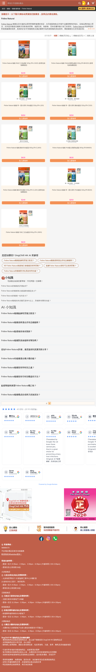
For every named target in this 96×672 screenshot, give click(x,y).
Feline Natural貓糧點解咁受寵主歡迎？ (19, 260)
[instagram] (48, 540)
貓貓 (8, 9)
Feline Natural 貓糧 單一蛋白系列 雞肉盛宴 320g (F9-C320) (72, 105)
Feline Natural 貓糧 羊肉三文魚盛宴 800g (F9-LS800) (24, 232)
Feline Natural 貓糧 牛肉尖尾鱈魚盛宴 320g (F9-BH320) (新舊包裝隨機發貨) (72, 64)
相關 (55, 36)
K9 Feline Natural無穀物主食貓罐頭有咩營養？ (22, 266)
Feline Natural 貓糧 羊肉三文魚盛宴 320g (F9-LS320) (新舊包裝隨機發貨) (23, 64)
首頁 (3, 9)
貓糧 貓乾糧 (16, 9)
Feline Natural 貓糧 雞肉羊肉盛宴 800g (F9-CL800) (24, 148)
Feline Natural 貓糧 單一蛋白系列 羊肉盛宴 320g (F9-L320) (24, 105)
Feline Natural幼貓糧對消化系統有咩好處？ (21, 271)
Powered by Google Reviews (48, 484)
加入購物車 (23, 76)
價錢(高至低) (65, 36)
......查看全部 (90, 29)
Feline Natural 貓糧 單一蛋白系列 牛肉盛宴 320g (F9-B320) (72, 190)
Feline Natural (27, 9)
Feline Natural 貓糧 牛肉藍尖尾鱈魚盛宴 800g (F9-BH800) (72, 148)
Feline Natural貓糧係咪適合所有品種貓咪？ (57, 260)
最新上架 (90, 36)
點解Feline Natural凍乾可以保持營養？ (61, 266)
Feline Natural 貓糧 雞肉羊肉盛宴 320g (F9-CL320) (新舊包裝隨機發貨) (24, 191)
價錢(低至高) (79, 36)
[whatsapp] (55, 540)
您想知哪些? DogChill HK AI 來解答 (20, 255)
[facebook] (41, 540)
